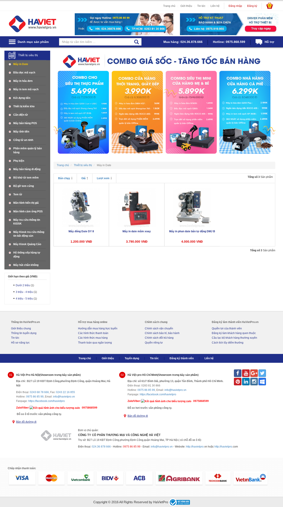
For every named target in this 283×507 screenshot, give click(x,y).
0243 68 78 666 (39, 392)
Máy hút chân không (25, 265)
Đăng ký (252, 6)
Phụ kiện (18, 160)
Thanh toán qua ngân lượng (95, 342)
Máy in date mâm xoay (136, 231)
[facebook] (237, 373)
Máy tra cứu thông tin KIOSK (26, 221)
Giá (83, 178)
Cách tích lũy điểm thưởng (227, 342)
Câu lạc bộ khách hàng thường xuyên (234, 337)
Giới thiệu (186, 6)
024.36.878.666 (191, 42)
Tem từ (17, 194)
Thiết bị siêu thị (28, 55)
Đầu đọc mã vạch (24, 72)
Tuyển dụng (132, 358)
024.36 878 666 (101, 446)
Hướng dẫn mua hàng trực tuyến (97, 328)
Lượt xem (103, 178)
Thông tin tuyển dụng (23, 333)
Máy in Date (20, 64)
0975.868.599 (235, 42)
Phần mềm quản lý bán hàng (27, 150)
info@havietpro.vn (64, 396)
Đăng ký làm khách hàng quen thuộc (234, 333)
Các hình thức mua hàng (93, 337)
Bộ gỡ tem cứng (23, 186)
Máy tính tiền (21, 131)
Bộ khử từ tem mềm (26, 177)
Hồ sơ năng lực (20, 342)
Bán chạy (64, 178)
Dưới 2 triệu (23, 285)
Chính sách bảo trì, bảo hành (162, 333)
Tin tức (201, 6)
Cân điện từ (20, 114)
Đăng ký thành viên (182, 358)
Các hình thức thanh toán (93, 333)
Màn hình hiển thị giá (26, 202)
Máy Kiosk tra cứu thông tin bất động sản (28, 233)
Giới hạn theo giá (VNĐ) (22, 276)
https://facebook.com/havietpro (46, 401)
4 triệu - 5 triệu (24, 298)
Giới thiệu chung (21, 328)
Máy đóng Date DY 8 (81, 231)
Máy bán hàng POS (25, 123)
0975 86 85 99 (35, 396)
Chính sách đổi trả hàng (159, 337)
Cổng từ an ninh (23, 140)
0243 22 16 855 (65, 392)
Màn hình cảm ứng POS (28, 211)
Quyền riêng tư (154, 342)
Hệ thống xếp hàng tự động (26, 254)
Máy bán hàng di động (26, 169)
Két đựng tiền (21, 98)
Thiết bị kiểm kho (23, 106)
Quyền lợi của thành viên (227, 328)
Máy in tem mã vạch (25, 89)
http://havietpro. (195, 446)
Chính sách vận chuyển (159, 328)
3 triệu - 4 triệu (24, 292)
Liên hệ (215, 6)
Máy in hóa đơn (23, 81)
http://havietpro (223, 446)
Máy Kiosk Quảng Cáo (27, 244)
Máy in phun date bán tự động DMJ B (192, 231)
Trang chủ (169, 6)
